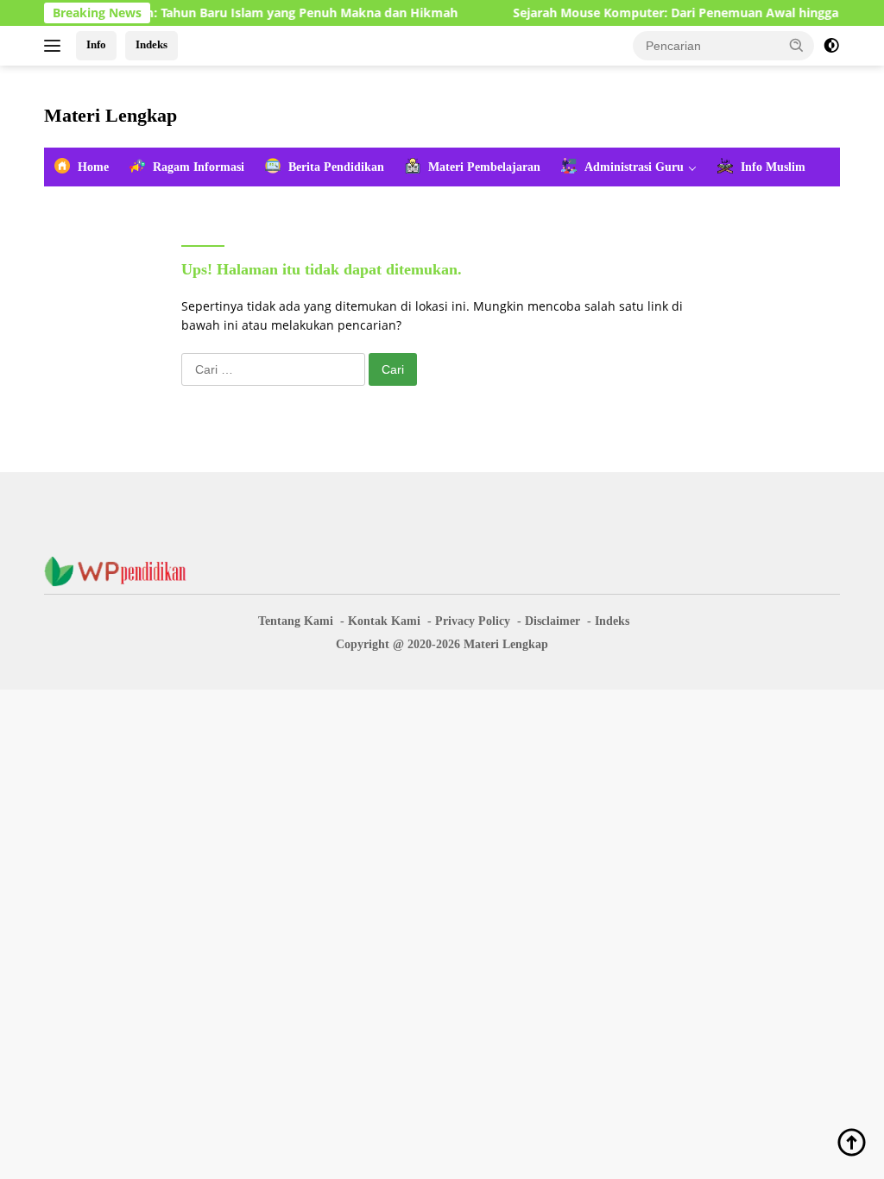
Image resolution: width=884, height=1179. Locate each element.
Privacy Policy (472, 621)
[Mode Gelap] (831, 45)
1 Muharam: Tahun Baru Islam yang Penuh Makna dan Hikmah (256, 13)
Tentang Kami (295, 621)
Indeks (151, 44)
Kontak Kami (384, 621)
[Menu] (55, 45)
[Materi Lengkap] (121, 570)
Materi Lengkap (110, 115)
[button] (797, 45)
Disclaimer (552, 621)
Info (96, 44)
